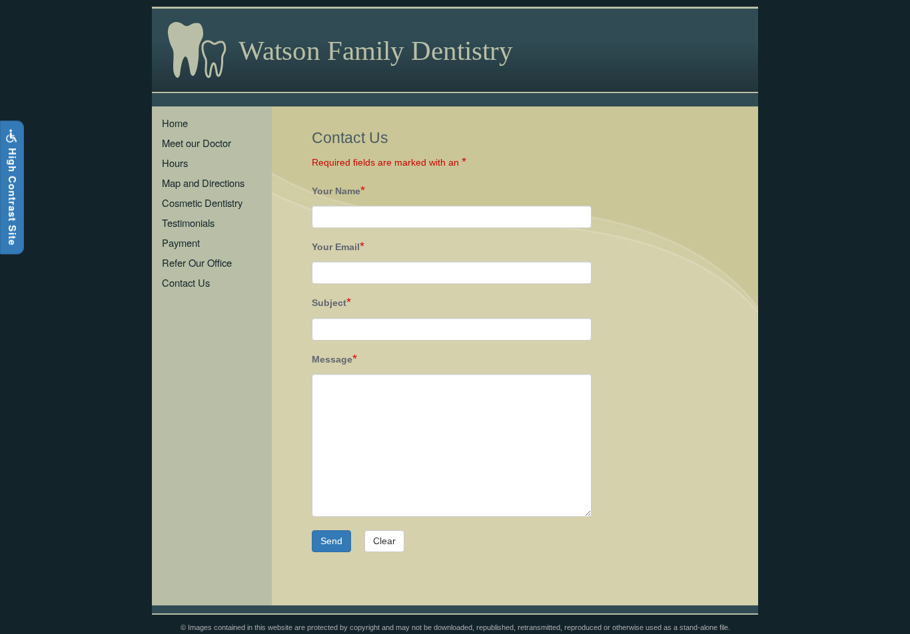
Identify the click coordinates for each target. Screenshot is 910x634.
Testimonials (188, 223)
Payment (181, 242)
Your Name (336, 191)
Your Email (336, 247)
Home (175, 123)
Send (331, 541)
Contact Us (186, 282)
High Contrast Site (12, 194)
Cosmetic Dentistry (202, 203)
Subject (329, 303)
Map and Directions (203, 183)
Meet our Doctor (196, 143)
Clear (384, 541)
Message (332, 360)
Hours (175, 163)
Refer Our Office (197, 262)
